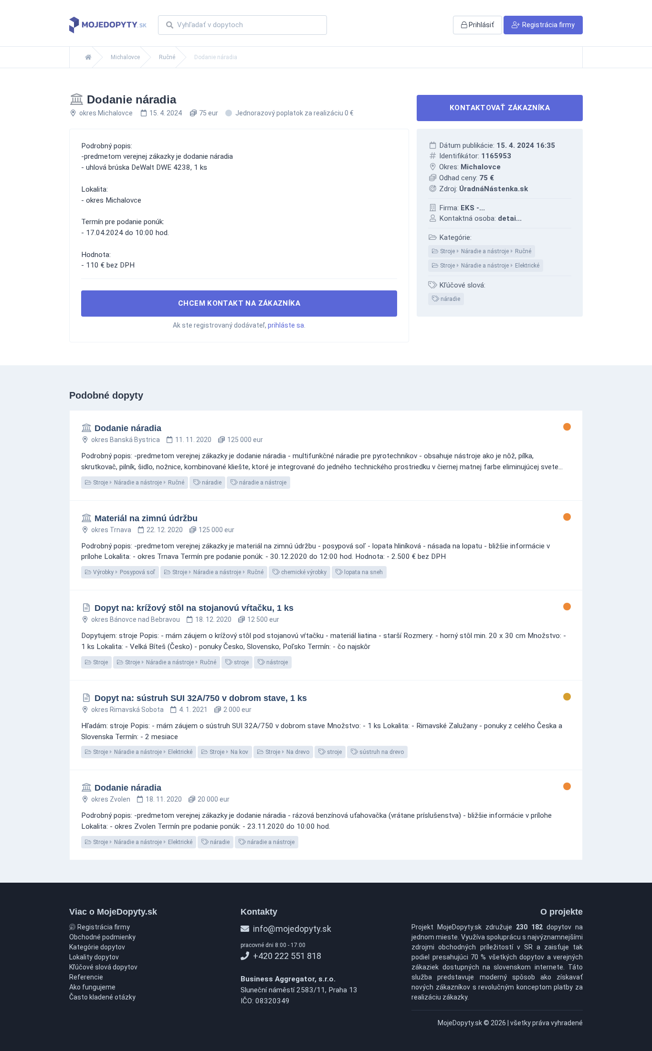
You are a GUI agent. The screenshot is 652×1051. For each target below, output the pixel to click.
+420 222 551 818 (286, 956)
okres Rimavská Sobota (127, 709)
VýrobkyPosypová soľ (123, 572)
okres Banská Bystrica (125, 439)
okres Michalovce (106, 113)
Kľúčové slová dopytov (103, 967)
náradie (449, 299)
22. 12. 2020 (165, 530)
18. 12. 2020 (213, 619)
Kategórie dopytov (97, 947)
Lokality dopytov (94, 957)
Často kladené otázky (102, 997)
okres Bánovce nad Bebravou (135, 619)
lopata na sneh (363, 572)
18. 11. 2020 (164, 799)
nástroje (276, 662)
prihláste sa (286, 325)
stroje (240, 662)
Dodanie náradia (128, 428)
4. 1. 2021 (193, 709)
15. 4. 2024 (165, 113)
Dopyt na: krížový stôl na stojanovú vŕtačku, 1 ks (194, 608)
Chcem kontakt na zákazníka (239, 303)
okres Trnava (111, 530)
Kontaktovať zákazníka (500, 107)
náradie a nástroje (262, 482)
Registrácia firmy (103, 927)
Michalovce (125, 57)
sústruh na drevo (381, 752)
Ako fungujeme (92, 987)
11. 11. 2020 (193, 439)
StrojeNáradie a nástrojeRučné (485, 251)
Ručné (167, 57)
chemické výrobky (303, 572)
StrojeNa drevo (286, 752)
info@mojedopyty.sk (291, 929)
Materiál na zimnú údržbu (146, 518)
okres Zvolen (110, 799)
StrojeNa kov (228, 752)
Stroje (100, 662)
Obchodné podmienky (102, 937)
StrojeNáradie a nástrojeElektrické (489, 265)
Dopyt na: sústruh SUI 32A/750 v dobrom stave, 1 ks (201, 698)
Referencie (86, 977)
